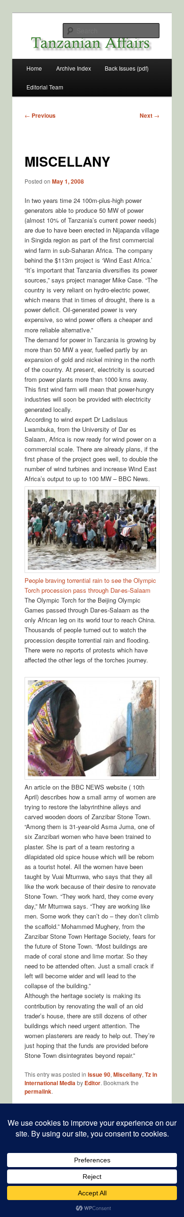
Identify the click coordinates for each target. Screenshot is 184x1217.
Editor (92, 1083)
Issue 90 (99, 1074)
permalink (38, 1091)
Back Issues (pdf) (127, 68)
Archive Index (73, 68)
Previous (40, 115)
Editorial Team (44, 87)
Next (149, 115)
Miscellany (127, 1074)
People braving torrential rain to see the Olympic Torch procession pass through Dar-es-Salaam (90, 585)
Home (34, 68)
